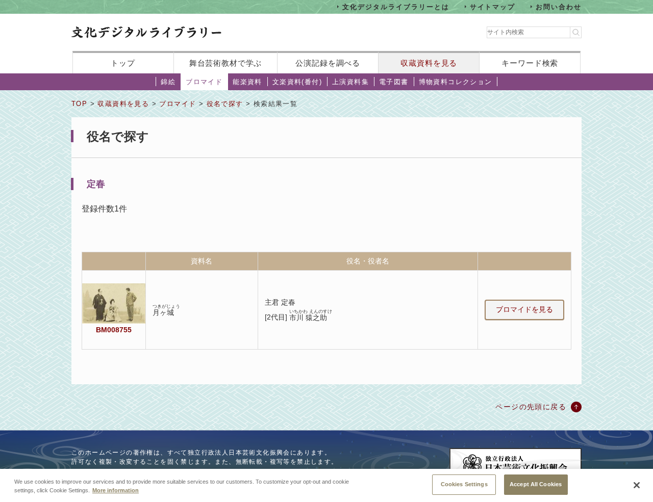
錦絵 (168, 82)
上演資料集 (350, 82)
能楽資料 (247, 82)
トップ (123, 63)
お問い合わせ (559, 6)
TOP (79, 104)
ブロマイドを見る (524, 309)
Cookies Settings (464, 484)
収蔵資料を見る (428, 63)
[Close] (636, 485)
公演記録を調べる (327, 63)
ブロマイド (204, 82)
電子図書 (394, 82)
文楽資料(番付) (297, 82)
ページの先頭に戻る (530, 407)
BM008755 (114, 330)
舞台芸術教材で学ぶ (225, 63)
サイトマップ (493, 6)
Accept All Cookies (536, 484)
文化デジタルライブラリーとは (395, 6)
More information (115, 491)
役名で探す (225, 104)
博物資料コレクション (455, 82)
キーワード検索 (529, 63)
